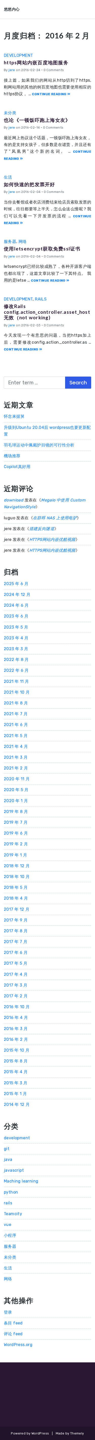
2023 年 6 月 (16, 616)
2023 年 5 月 (16, 627)
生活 (8, 177)
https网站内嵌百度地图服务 (36, 62)
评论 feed (13, 1333)
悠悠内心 (12, 9)
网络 (22, 241)
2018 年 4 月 (16, 898)
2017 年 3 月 (15, 985)
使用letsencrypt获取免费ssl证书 (42, 248)
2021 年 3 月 (16, 757)
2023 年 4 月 (16, 638)
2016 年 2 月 (16, 1039)
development (18, 55)
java (8, 1159)
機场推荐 (12, 455)
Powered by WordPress (30, 1433)
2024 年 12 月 (17, 594)
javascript (14, 1170)
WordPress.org (18, 1344)
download (13, 500)
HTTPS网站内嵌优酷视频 (52, 539)
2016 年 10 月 (17, 1006)
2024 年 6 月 (16, 605)
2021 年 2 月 (16, 768)
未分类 (10, 113)
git (6, 1148)
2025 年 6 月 (16, 583)
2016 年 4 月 (16, 1017)
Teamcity (13, 1213)
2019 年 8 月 (16, 811)
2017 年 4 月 (16, 974)
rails (41, 299)
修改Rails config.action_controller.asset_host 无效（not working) (47, 311)
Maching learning (21, 1181)
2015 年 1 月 (15, 1093)
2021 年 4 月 (16, 746)
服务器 (10, 241)
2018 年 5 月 (16, 887)
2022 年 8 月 (16, 659)
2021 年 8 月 (16, 703)
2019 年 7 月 (16, 822)
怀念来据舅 (14, 416)
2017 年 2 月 (16, 996)
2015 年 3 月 (15, 1083)
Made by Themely (70, 1433)
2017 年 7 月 (15, 941)
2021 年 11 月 (16, 681)
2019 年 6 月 (16, 833)
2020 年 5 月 (16, 789)
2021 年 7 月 (16, 713)
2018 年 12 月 (17, 865)
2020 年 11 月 (17, 779)
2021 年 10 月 (17, 692)
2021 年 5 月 (16, 735)
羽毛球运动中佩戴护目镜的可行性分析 (39, 445)
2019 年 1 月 (15, 855)
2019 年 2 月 (16, 844)
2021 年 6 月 (16, 724)
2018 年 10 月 (17, 876)
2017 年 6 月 (16, 952)
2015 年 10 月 (16, 1050)
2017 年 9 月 (16, 920)
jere (12, 70)
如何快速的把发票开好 (29, 184)
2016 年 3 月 (16, 1028)
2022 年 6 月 (16, 670)
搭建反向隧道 (41, 528)
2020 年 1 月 (16, 800)
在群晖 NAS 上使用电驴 (55, 518)
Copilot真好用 (17, 466)
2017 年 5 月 (15, 963)
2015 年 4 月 (16, 1071)
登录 (8, 1312)
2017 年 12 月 (16, 909)
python (11, 1192)
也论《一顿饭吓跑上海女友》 (37, 120)
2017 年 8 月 (16, 931)
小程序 (10, 1235)
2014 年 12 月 (17, 1104)
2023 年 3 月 (16, 648)
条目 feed (13, 1323)
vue (7, 1224)
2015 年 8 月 (16, 1061)
